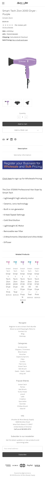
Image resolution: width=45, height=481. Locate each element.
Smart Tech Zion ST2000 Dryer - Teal (29, 284)
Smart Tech (22, 366)
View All (22, 409)
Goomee (23, 404)
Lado (22, 397)
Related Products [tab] (22, 254)
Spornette (22, 401)
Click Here (7, 178)
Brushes (22, 354)
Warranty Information (22, 155)
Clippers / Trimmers (22, 350)
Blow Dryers (22, 352)
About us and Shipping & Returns (22, 329)
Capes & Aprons (22, 357)
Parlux (22, 387)
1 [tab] (22, 302)
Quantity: (22, 113)
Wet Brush (23, 369)
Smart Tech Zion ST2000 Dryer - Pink (36, 284)
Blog (22, 334)
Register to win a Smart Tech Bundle (22, 327)
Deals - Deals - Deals (22, 371)
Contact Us (22, 331)
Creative (23, 399)
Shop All (23, 374)
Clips (22, 359)
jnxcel (22, 394)
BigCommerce (26, 473)
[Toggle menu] (3, 3)
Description (22, 148)
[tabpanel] (8, 278)
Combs (22, 362)
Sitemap (22, 336)
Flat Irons (22, 364)
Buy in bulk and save (20, 40)
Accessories (22, 347)
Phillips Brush (22, 406)
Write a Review (7, 27)
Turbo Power (22, 392)
